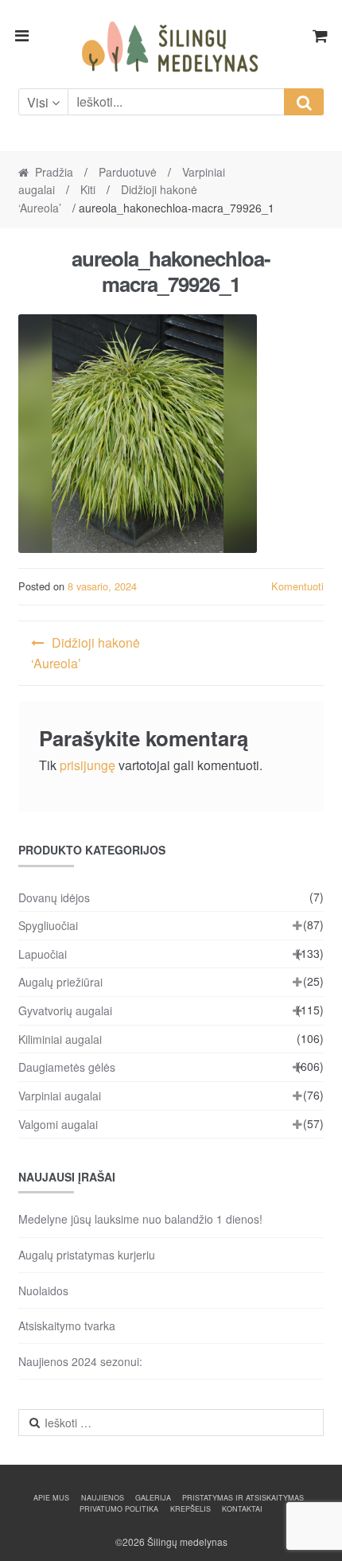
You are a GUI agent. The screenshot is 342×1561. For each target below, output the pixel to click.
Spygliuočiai (48, 925)
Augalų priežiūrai (60, 982)
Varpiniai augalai (59, 1096)
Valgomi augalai (58, 1124)
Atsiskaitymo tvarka (66, 1325)
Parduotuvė (128, 172)
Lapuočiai (42, 954)
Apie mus (51, 1498)
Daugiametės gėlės (66, 1067)
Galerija (153, 1498)
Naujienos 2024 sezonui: (80, 1361)
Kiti (87, 189)
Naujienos (102, 1498)
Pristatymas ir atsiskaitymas (243, 1498)
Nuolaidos (43, 1290)
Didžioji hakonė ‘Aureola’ (85, 652)
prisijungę (87, 765)
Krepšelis (190, 1509)
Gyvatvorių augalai (65, 1010)
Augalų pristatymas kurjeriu (86, 1255)
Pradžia (54, 172)
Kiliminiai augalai (60, 1039)
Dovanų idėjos (54, 897)
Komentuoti (297, 586)
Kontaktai (242, 1509)
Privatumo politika (119, 1509)
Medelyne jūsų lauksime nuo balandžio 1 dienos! (140, 1219)
